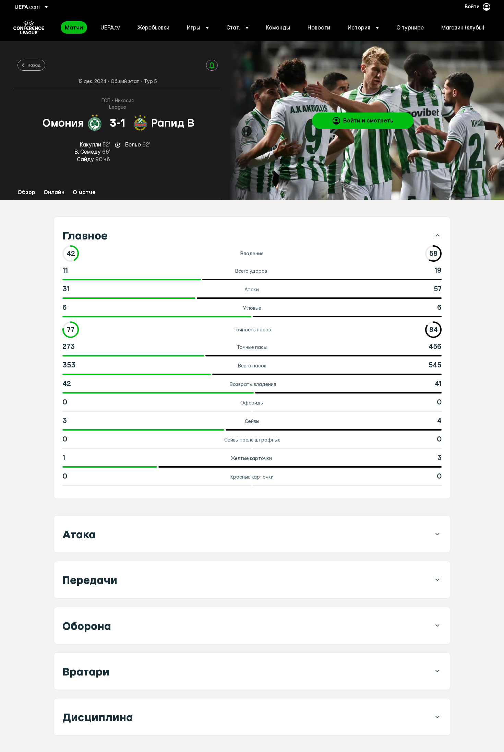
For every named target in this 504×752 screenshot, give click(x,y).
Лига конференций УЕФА (28, 27)
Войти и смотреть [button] (368, 120)
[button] (197, 27)
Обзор (26, 192)
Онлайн (54, 192)
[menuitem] (74, 27)
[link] (73, 27)
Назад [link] (34, 64)
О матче (84, 192)
